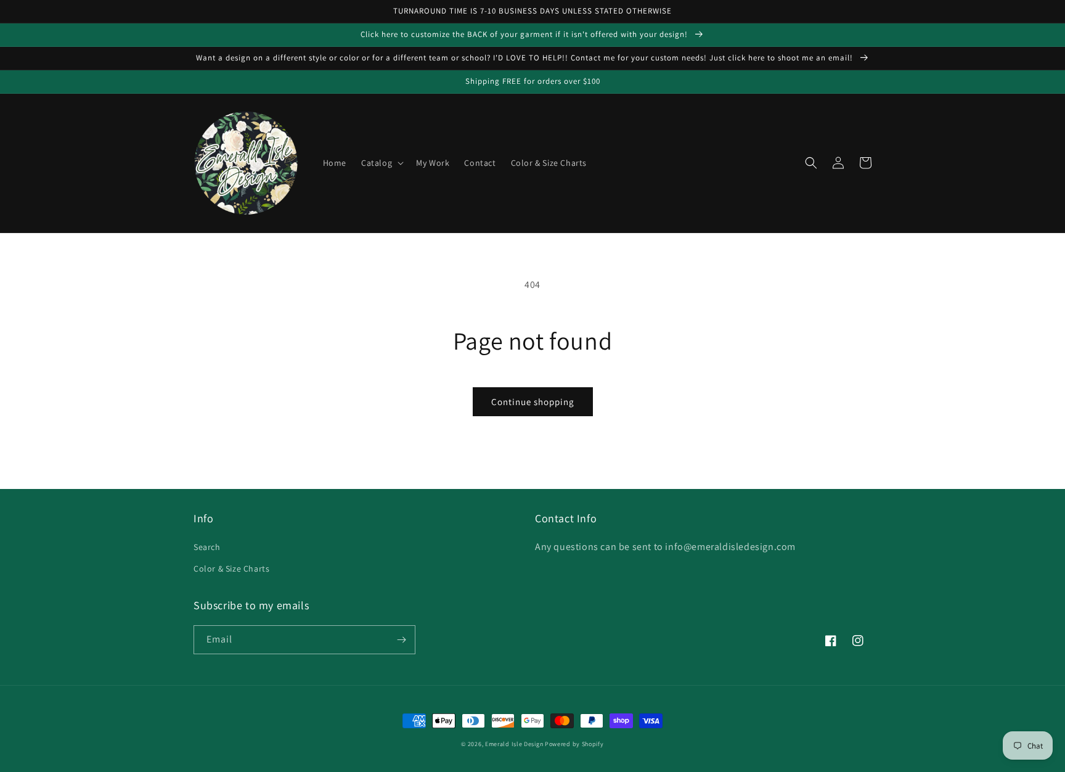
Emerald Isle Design (514, 744)
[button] (381, 163)
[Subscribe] (401, 639)
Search (207, 546)
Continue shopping (532, 402)
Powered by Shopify (574, 744)
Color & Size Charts (231, 568)
